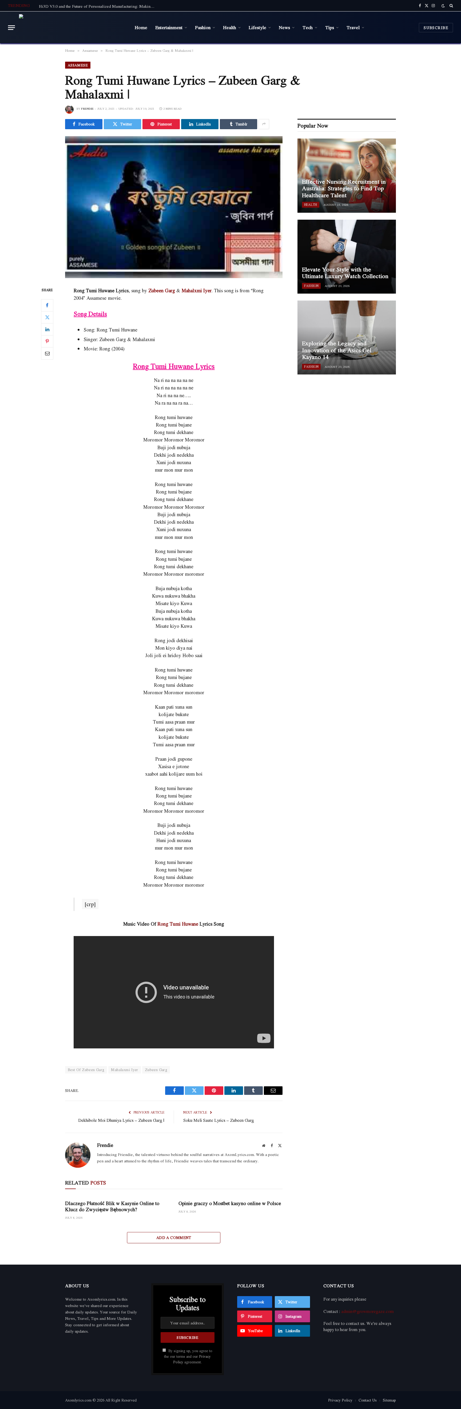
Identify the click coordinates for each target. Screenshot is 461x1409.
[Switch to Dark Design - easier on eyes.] (443, 6)
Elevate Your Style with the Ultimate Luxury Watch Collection (345, 273)
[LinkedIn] (47, 329)
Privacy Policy (340, 1400)
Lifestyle (257, 27)
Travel (353, 27)
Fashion (202, 27)
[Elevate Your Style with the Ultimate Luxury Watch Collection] (346, 257)
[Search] (450, 5)
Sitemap (389, 1400)
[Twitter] (47, 317)
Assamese (78, 65)
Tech (308, 27)
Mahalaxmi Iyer (124, 1069)
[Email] (47, 353)
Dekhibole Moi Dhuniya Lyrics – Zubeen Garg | (121, 1120)
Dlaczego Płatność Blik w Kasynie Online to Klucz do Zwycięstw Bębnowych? (112, 1206)
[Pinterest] (47, 341)
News (284, 27)
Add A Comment (173, 1237)
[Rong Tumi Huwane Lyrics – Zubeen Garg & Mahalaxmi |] (174, 207)
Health (229, 27)
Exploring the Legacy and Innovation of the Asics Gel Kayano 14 (336, 350)
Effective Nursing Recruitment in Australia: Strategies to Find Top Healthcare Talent (344, 188)
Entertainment (168, 27)
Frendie (87, 108)
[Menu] (11, 28)
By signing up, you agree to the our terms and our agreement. (188, 1356)
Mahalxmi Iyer (197, 290)
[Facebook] (47, 305)
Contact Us (368, 1400)
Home (141, 27)
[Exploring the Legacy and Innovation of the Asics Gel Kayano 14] (346, 337)
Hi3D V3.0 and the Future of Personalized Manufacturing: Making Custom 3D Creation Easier (99, 6)
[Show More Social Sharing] (264, 124)
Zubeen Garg (161, 290)
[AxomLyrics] (73, 27)
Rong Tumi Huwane (177, 923)
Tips (329, 27)
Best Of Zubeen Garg (86, 1069)
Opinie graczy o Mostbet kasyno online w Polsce (229, 1203)
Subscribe (436, 27)
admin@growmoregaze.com (367, 1311)
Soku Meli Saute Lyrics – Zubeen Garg (218, 1120)
